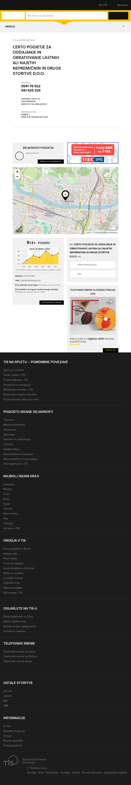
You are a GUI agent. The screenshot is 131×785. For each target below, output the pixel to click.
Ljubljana (8, 484)
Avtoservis (9, 430)
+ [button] (17, 172)
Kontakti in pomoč (14, 731)
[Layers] (18, 228)
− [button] (17, 177)
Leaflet (88, 232)
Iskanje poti (10, 554)
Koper (6, 504)
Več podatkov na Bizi (51, 302)
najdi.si (7, 696)
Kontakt (65, 772)
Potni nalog (10, 558)
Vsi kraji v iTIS (11, 528)
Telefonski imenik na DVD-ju (20, 656)
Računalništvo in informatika (20, 459)
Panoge (31, 772)
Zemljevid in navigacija (17, 385)
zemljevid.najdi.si (87, 264)
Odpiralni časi (11, 583)
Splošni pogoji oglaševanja (19, 626)
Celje (6, 494)
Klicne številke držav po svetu (21, 399)
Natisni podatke (12, 588)
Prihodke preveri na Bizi (49, 284)
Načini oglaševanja (14, 621)
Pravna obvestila (13, 741)
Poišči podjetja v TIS (15, 380)
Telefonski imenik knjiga (17, 661)
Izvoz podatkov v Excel (17, 549)
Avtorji (7, 736)
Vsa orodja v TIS (12, 593)
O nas (6, 726)
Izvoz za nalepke (13, 563)
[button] (9, 5)
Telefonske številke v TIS (18, 389)
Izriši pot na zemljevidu (34, 104)
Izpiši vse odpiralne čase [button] (34, 117)
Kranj (6, 499)
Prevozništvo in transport (18, 454)
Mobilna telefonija (14, 425)
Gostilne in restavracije (17, 439)
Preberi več (110, 350)
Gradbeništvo (11, 449)
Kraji (41, 772)
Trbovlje (8, 523)
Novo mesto (10, 513)
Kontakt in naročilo (14, 631)
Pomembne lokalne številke (20, 394)
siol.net (7, 691)
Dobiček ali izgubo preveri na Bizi (30, 291)
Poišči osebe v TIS (14, 375)
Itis (14, 40)
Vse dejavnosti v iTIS (15, 464)
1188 (5, 706)
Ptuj (5, 518)
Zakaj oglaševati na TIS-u (18, 616)
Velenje (8, 509)
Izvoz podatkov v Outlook (18, 568)
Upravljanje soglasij (115, 772)
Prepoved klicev (13, 745)
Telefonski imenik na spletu (19, 652)
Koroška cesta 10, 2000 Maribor (30, 100)
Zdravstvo (9, 434)
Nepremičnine (27, 40)
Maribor (7, 489)
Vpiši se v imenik (13, 370)
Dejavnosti (52, 772)
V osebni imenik (13, 578)
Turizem (8, 444)
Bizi (79, 274)
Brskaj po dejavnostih (50, 161)
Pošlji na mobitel (13, 573)
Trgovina (8, 420)
